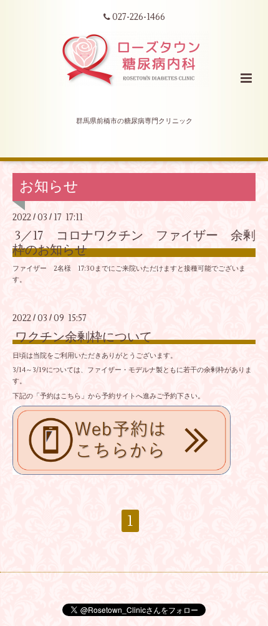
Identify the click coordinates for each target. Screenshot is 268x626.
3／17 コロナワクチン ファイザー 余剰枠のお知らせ (134, 243)
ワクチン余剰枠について (83, 336)
